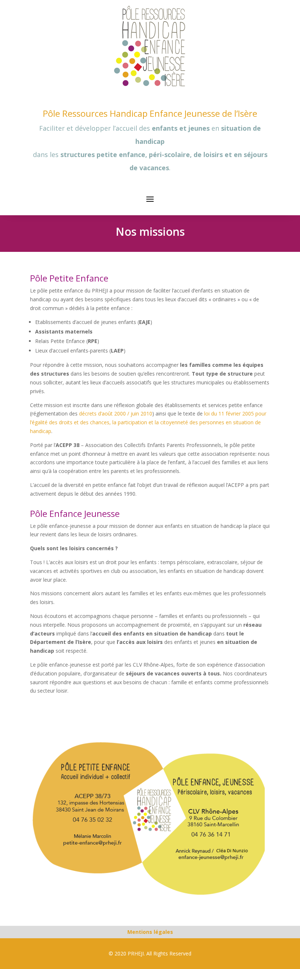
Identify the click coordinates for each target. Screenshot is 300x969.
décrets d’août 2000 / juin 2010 (115, 413)
